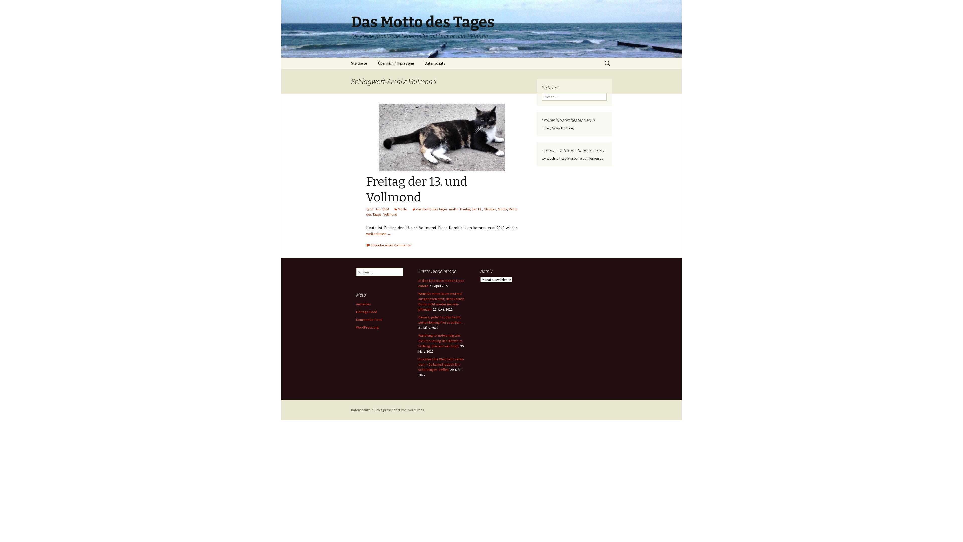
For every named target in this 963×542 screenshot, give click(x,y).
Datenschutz (435, 63)
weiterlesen (378, 233)
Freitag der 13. (471, 209)
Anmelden (363, 304)
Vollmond (390, 214)
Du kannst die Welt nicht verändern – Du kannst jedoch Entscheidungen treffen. (441, 364)
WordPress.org (367, 327)
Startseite (359, 63)
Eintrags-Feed (366, 312)
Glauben (490, 209)
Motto (402, 209)
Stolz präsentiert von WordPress (399, 410)
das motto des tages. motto (437, 209)
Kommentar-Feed (369, 319)
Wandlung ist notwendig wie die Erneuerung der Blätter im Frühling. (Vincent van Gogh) (440, 340)
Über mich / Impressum (396, 63)
